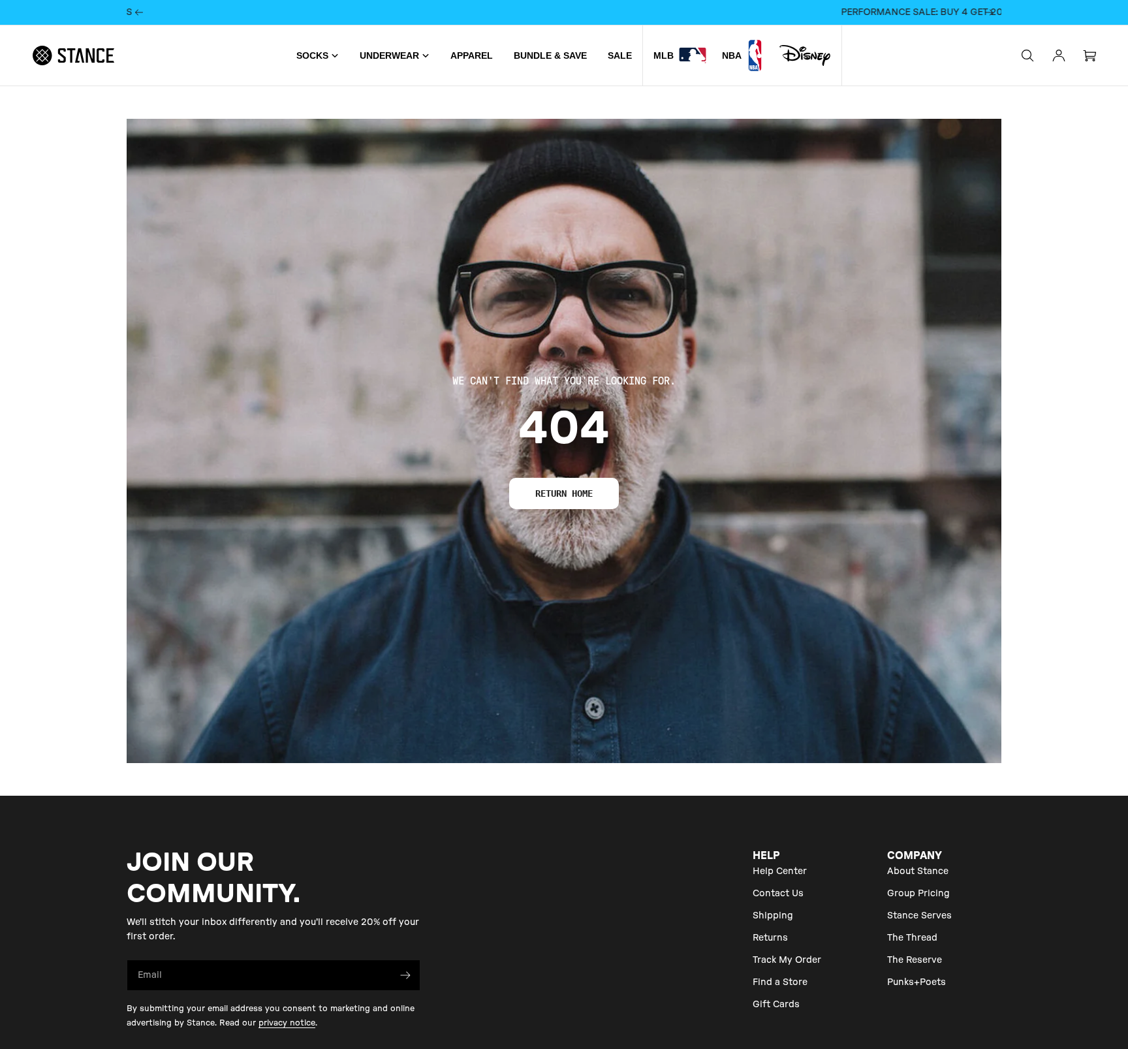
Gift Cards (776, 1004)
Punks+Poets (916, 982)
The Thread (912, 938)
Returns (770, 938)
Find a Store (780, 982)
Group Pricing (918, 893)
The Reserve (914, 960)
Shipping (773, 915)
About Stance (917, 871)
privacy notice (286, 1023)
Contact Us (778, 893)
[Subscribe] (405, 975)
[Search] (1027, 55)
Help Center (780, 871)
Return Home (564, 493)
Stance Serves (919, 915)
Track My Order (787, 960)
